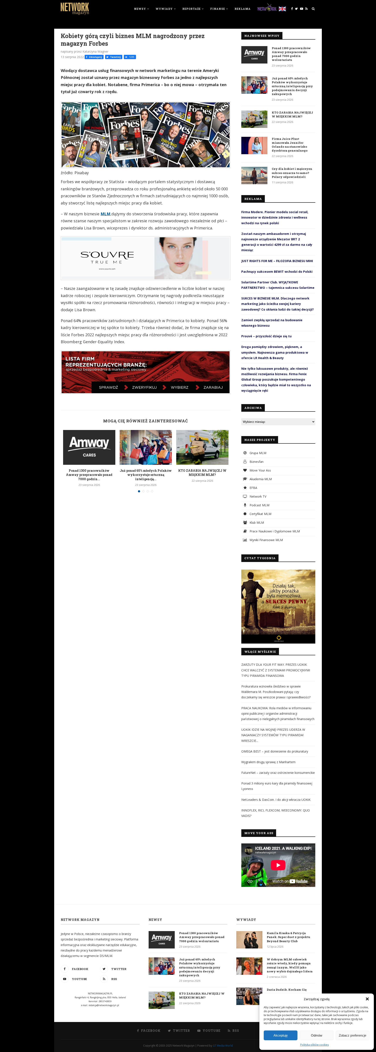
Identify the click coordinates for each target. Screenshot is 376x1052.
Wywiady (164, 8)
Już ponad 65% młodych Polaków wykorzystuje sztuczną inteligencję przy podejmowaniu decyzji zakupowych (292, 86)
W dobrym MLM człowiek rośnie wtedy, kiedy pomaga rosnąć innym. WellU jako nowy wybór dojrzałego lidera (289, 965)
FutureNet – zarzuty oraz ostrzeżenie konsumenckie (278, 773)
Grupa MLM (257, 453)
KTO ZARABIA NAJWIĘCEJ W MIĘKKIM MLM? (202, 472)
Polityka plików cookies (314, 1045)
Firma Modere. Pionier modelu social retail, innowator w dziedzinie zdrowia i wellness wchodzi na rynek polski (274, 217)
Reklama (243, 8)
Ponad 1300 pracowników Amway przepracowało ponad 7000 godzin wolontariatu (291, 54)
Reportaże (191, 8)
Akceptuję (281, 1035)
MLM (106, 213)
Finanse (217, 8)
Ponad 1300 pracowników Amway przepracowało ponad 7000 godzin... (89, 474)
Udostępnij (95, 57)
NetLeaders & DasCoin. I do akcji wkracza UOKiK (276, 800)
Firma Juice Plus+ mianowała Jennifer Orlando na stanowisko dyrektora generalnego (289, 145)
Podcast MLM (259, 505)
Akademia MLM (260, 479)
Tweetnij (115, 57)
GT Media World (223, 1045)
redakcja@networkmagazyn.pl (104, 1005)
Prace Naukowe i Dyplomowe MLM (274, 531)
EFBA (253, 488)
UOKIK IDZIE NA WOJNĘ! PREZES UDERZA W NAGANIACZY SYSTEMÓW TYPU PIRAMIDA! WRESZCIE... (273, 735)
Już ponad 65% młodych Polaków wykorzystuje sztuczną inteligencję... (146, 474)
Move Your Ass (260, 470)
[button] (367, 999)
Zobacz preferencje (352, 1035)
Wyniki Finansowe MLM (266, 540)
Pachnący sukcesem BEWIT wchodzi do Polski (276, 271)
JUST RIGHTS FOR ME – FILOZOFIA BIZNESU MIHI (277, 261)
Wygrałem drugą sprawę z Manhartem (268, 762)
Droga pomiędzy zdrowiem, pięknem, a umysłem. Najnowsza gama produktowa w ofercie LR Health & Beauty (274, 352)
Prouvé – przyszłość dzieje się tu (266, 336)
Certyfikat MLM (260, 514)
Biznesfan (256, 462)
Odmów (316, 1035)
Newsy (140, 8)
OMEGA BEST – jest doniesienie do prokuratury (274, 751)
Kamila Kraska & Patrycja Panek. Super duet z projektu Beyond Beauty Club (288, 937)
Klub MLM (256, 522)
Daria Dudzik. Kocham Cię (287, 990)
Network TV (257, 496)
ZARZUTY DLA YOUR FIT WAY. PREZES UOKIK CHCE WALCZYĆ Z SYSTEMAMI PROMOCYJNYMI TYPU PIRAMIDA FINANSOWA (275, 669)
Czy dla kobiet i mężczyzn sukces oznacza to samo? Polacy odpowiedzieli (292, 173)
